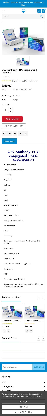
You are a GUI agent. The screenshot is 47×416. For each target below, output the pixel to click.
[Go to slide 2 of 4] (43, 298)
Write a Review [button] (31, 81)
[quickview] (8, 331)
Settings (23, 401)
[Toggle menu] (3, 11)
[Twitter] (20, 133)
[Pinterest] (25, 133)
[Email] (9, 133)
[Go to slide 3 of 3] (38, 339)
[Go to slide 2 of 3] (43, 339)
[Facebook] (4, 133)
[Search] (41, 16)
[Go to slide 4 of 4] (38, 298)
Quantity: (6, 104)
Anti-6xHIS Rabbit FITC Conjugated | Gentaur (21, 320)
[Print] (15, 133)
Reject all (24, 406)
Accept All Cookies (23, 412)
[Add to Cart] (4, 331)
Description (9, 141)
